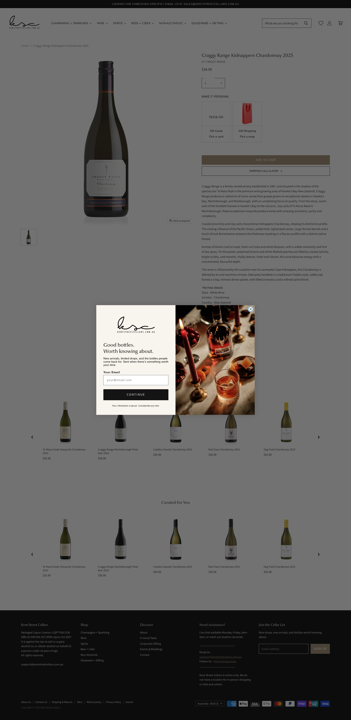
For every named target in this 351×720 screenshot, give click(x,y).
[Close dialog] (250, 309)
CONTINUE (136, 395)
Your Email (112, 372)
